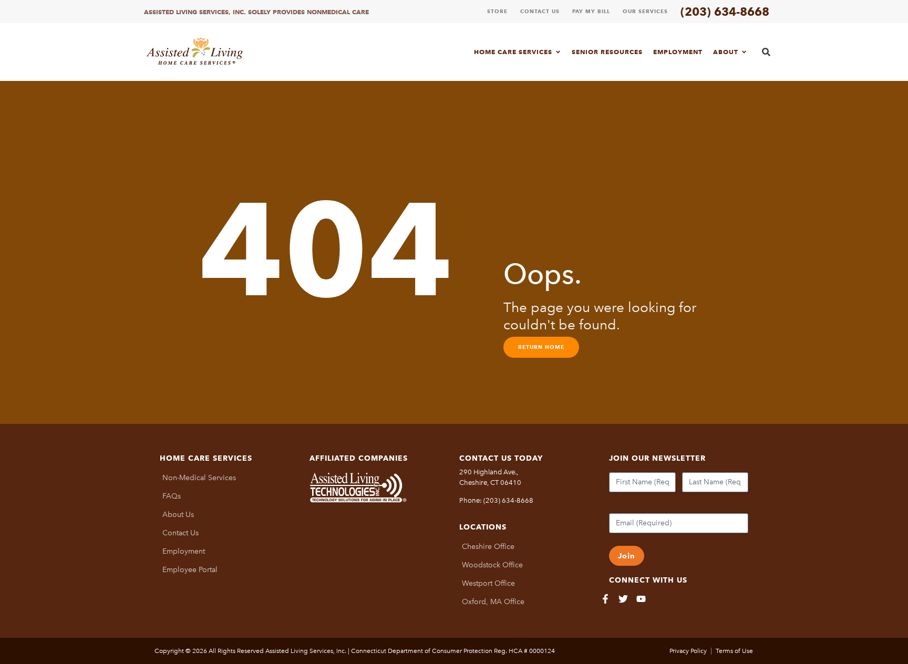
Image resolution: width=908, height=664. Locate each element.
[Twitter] (623, 599)
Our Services (645, 11)
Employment (678, 52)
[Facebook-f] (605, 599)
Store (497, 11)
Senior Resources (607, 52)
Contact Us (540, 11)
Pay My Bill (591, 11)
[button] (766, 51)
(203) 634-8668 (724, 11)
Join (626, 556)
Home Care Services (513, 52)
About (725, 52)
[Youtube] (641, 599)
